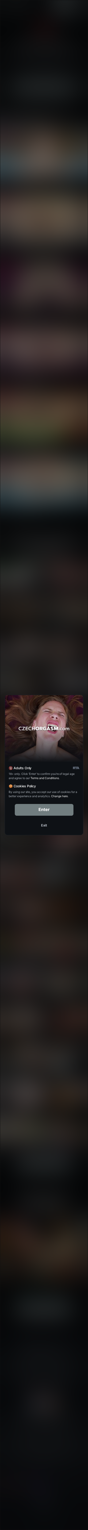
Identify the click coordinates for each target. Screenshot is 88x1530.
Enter (44, 809)
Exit (44, 825)
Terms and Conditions (45, 778)
